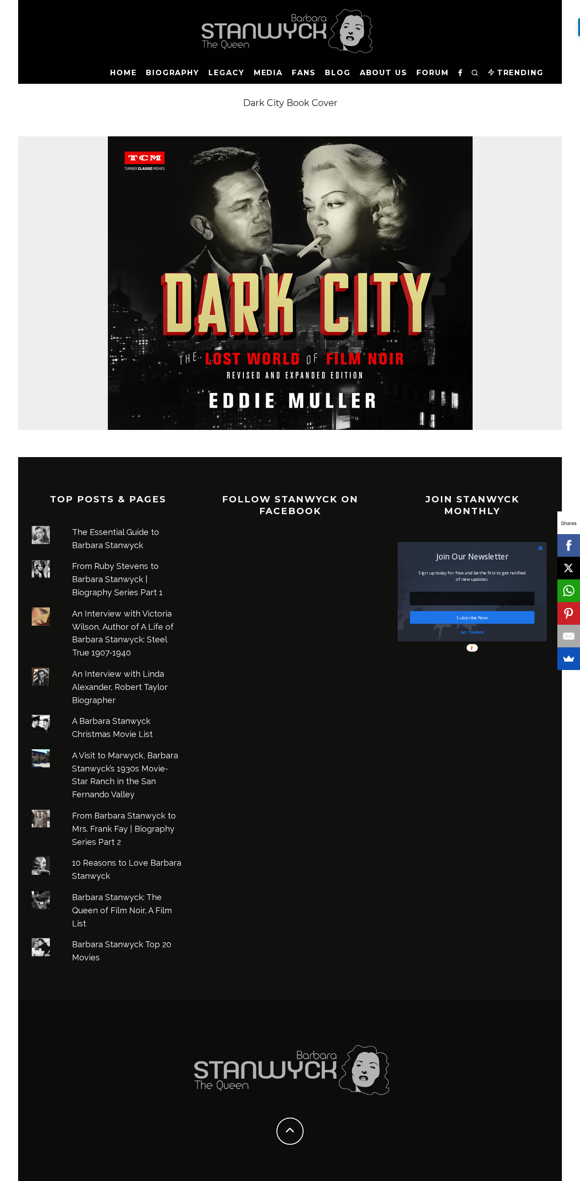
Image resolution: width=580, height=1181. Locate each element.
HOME (123, 72)
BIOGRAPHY (172, 72)
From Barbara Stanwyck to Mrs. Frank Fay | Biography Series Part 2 (124, 829)
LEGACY (226, 72)
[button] (472, 556)
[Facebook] (568, 545)
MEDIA (268, 72)
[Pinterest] (568, 613)
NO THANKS (472, 631)
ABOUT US (383, 72)
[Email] (568, 636)
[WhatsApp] (568, 590)
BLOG (338, 72)
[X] (568, 568)
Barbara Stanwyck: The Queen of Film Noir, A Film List (122, 910)
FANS (304, 72)
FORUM (432, 72)
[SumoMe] (568, 658)
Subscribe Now (472, 617)
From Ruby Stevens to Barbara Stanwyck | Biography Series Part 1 (117, 579)
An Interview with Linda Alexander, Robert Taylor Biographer (120, 687)
